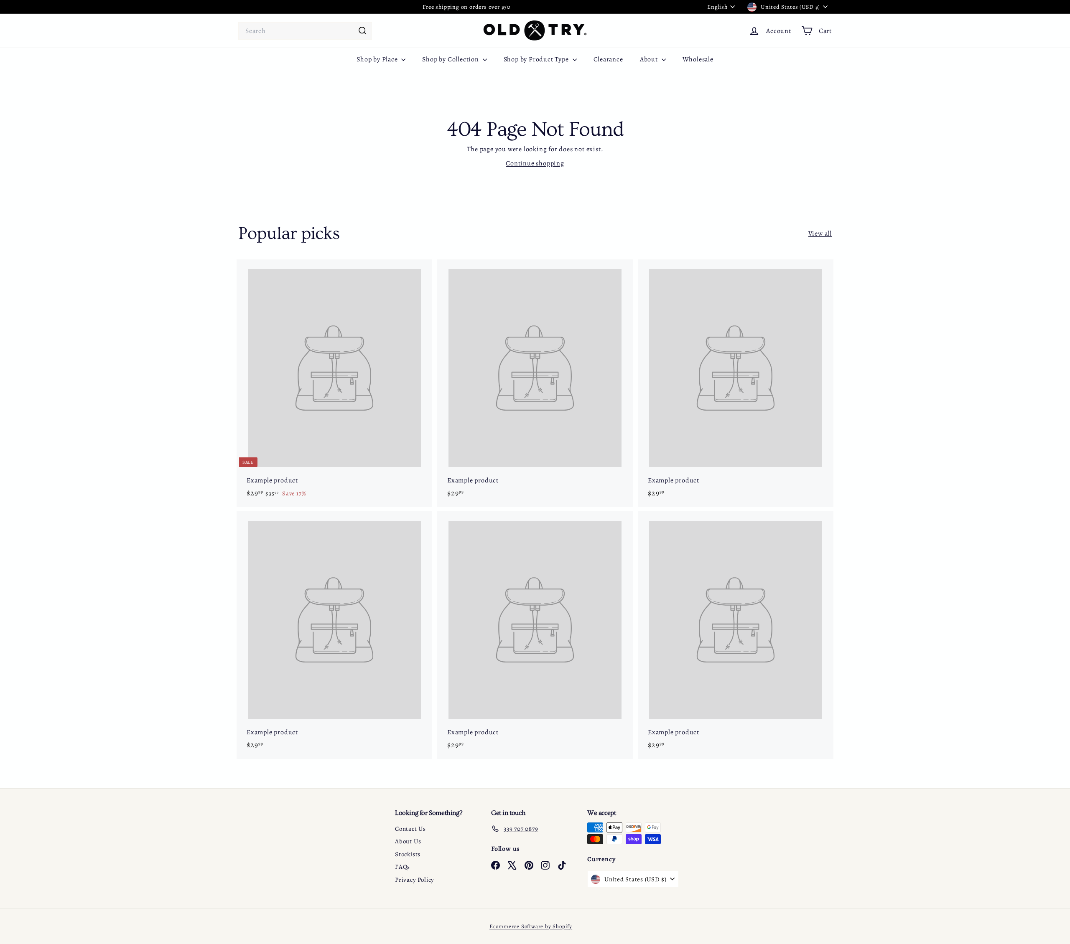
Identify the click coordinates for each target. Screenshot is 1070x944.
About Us (408, 841)
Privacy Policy (414, 879)
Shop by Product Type (537, 59)
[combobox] (305, 31)
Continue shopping (535, 163)
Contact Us (410, 829)
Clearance (608, 59)
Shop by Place (378, 59)
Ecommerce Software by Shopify (530, 926)
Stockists (407, 854)
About (650, 59)
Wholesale (698, 59)
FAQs (402, 867)
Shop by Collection (451, 59)
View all (820, 233)
